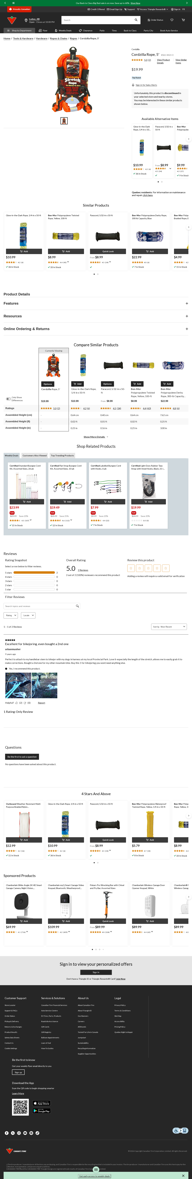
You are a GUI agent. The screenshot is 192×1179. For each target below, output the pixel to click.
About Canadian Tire (86, 1005)
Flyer (45, 30)
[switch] (10, 398)
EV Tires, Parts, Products (51, 1016)
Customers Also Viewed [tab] (35, 455)
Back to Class (130, 30)
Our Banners (83, 1016)
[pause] (13, 3)
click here (148, 195)
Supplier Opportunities (87, 1054)
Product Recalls (11, 1032)
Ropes (73, 38)
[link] (142, 60)
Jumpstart (82, 1037)
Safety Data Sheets (12, 1037)
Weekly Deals (65, 30)
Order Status (157, 20)
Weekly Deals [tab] (11, 455)
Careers (81, 1021)
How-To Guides (47, 1048)
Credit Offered (98, 9)
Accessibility (119, 1021)
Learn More (18, 1093)
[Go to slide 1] (64, 120)
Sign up (18, 1072)
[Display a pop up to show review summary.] (171, 169)
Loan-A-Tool (46, 1043)
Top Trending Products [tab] (62, 455)
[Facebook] (7, 1133)
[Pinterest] (31, 1133)
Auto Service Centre (49, 1010)
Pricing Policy (119, 1027)
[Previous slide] (5, 3)
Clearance (87, 30)
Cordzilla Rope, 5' (145, 54)
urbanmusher (13, 649)
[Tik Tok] (37, 1133)
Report (41, 702)
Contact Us (9, 1043)
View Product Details (163, 61)
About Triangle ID (85, 1010)
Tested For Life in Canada (88, 1032)
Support (131, 9)
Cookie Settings (11, 1048)
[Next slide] (186, 3)
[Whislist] (171, 20)
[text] (142, 169)
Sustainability (83, 1043)
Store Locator (10, 1005)
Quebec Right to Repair (123, 1032)
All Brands (82, 1027)
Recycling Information (87, 1048)
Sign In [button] (96, 972)
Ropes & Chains (58, 38)
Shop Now (135, 3)
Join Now (120, 979)
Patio (102, 30)
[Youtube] (25, 1133)
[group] (24, 512)
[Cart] (183, 20)
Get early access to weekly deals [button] (94, 1176)
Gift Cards (45, 1027)
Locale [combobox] (26, 615)
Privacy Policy (120, 1005)
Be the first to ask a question (22, 756)
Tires (114, 30)
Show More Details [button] (94, 436)
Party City (148, 30)
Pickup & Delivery (12, 1021)
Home (7, 38)
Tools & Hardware (23, 38)
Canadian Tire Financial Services (54, 1005)
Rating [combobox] (9, 615)
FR (183, 9)
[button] (136, 20)
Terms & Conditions (122, 1010)
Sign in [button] (177, 9)
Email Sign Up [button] (116, 9)
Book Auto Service (169, 30)
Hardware (41, 38)
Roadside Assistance (49, 1021)
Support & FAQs (11, 1010)
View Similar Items (181, 61)
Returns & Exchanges (13, 1027)
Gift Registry (46, 1032)
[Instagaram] (19, 1133)
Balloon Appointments (50, 1037)
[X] (13, 1133)
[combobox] (171, 627)
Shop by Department (22, 30)
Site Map (117, 1016)
